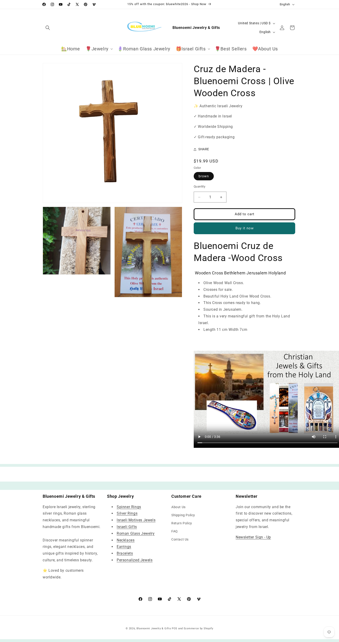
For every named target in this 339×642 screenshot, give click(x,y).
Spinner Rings (129, 507)
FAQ (174, 531)
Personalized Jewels (134, 560)
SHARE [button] (203, 149)
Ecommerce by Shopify (198, 628)
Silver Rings (127, 513)
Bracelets (125, 553)
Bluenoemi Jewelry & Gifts (154, 628)
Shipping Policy (183, 515)
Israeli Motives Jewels (136, 520)
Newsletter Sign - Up (253, 537)
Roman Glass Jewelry (136, 533)
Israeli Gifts (127, 527)
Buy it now (244, 228)
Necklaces (125, 540)
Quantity (199, 186)
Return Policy (181, 523)
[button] (48, 28)
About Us (178, 507)
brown (204, 176)
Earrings (124, 547)
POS (174, 628)
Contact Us (180, 539)
